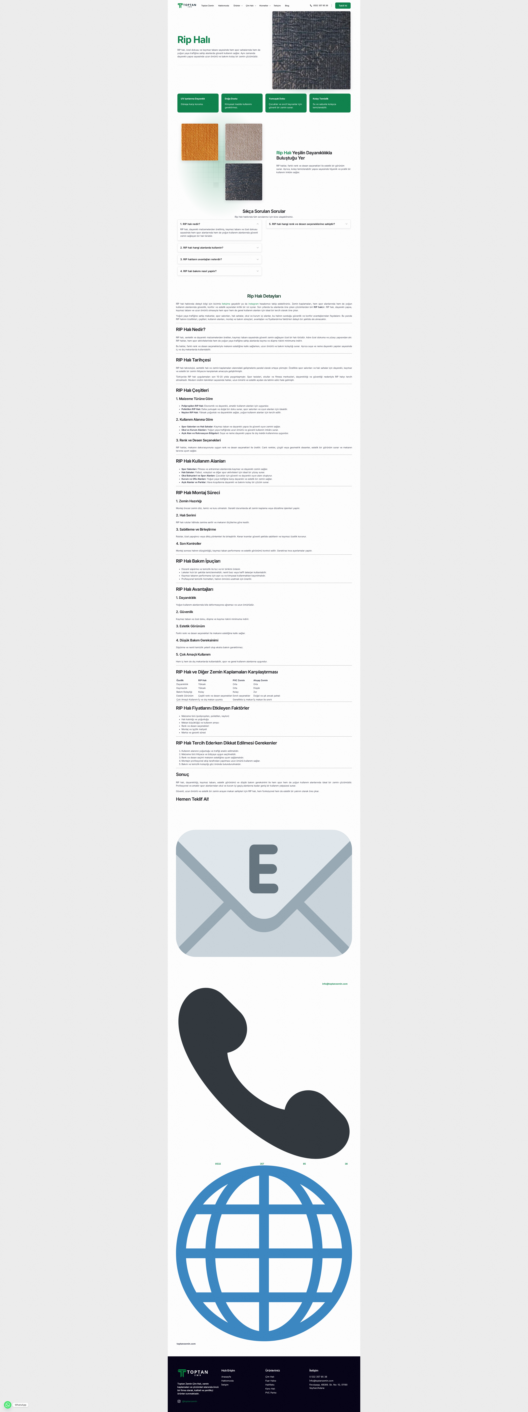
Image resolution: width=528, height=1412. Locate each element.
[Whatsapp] (7, 1405)
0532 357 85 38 (320, 5)
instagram (253, 303)
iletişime (226, 303)
